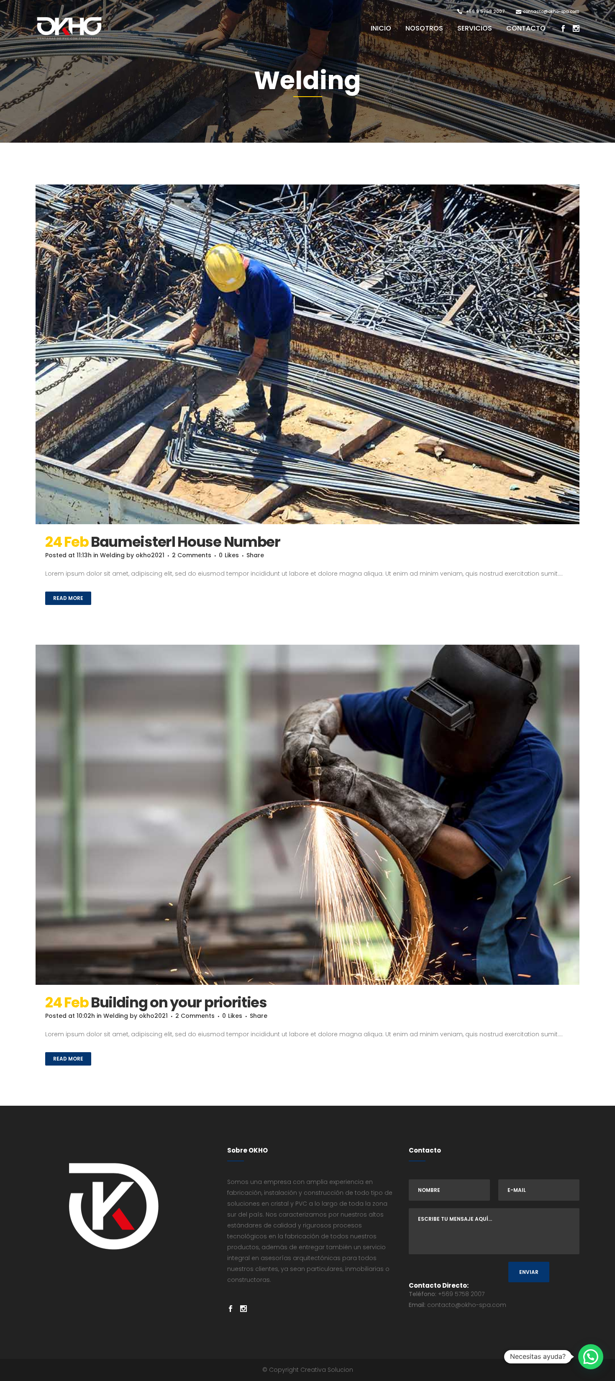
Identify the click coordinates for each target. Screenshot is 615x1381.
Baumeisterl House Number (185, 542)
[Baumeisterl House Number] (307, 354)
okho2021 (150, 555)
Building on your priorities (179, 1002)
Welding (112, 555)
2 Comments (191, 555)
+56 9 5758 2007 (485, 11)
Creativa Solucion (326, 1370)
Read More (68, 598)
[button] (590, 1356)
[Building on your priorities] (307, 815)
